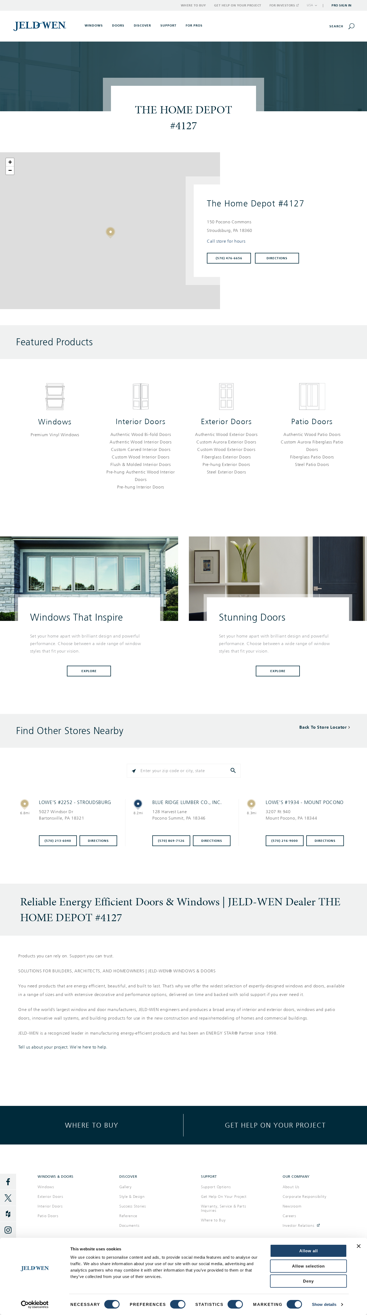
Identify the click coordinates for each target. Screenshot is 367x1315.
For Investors (282, 5)
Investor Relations (298, 1225)
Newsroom (292, 1206)
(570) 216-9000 (284, 841)
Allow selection (308, 1266)
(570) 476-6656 (229, 258)
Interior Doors (140, 421)
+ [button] (10, 162)
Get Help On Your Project (224, 1196)
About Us (291, 1187)
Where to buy (91, 1125)
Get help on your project (275, 1125)
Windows (55, 421)
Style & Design (132, 1196)
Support (168, 25)
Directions (277, 258)
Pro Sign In (342, 5)
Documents (129, 1225)
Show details (324, 1304)
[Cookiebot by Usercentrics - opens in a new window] (34, 1305)
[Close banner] (359, 1246)
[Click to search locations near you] (134, 770)
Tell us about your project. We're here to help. (62, 1047)
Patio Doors (312, 421)
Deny (308, 1281)
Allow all (308, 1251)
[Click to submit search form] (233, 770)
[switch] (177, 1304)
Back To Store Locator (323, 727)
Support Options (216, 1187)
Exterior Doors (226, 421)
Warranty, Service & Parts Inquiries (223, 1208)
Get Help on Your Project (237, 5)
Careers (289, 1216)
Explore (89, 671)
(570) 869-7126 (171, 841)
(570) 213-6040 (58, 841)
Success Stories (132, 1206)
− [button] (10, 170)
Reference (128, 1216)
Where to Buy (193, 5)
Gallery (125, 1187)
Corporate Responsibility (304, 1196)
